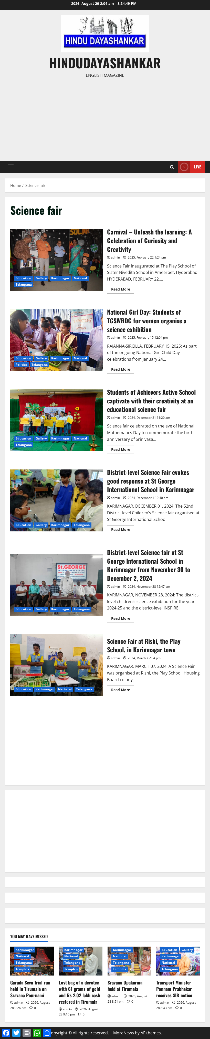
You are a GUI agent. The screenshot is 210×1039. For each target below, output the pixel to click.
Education (23, 278)
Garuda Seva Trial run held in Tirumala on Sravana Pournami (30, 989)
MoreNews (123, 1033)
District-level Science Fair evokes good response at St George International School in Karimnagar (56, 500)
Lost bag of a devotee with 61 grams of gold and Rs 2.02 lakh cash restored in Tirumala (79, 992)
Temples (22, 969)
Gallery (41, 278)
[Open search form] (172, 167)
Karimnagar (60, 278)
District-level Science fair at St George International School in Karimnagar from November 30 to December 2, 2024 (56, 585)
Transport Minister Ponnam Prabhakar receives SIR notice (174, 989)
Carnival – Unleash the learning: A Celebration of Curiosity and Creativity (56, 260)
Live (197, 167)
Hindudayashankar (105, 62)
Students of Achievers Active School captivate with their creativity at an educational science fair (56, 420)
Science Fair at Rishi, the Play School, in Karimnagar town (56, 665)
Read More (122, 290)
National (80, 278)
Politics (21, 364)
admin (115, 257)
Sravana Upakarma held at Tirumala (125, 985)
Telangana (24, 284)
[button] (10, 167)
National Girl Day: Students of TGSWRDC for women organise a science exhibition (56, 340)
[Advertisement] (105, 117)
